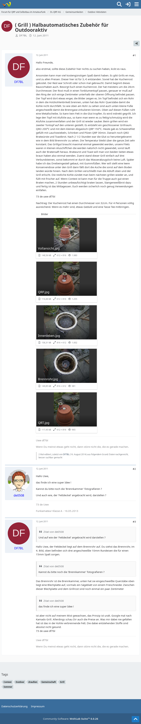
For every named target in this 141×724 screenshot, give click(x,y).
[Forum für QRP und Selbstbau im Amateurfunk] (6, 4)
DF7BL (23, 35)
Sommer (8, 686)
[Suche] (119, 4)
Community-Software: (70, 718)
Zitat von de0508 (54, 531)
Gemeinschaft (48, 682)
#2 (134, 468)
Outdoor (20, 682)
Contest (8, 682)
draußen (32, 682)
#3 (134, 521)
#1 (134, 55)
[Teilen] (136, 43)
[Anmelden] (127, 4)
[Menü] (136, 4)
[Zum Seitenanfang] (135, 719)
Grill (62, 682)
